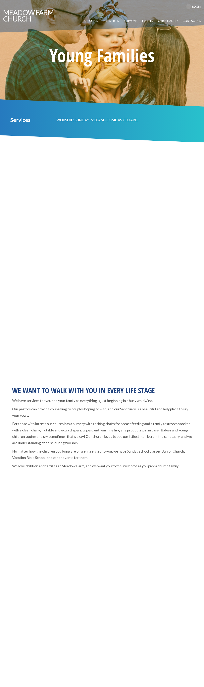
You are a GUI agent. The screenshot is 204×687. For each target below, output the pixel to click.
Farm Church (28, 15)
